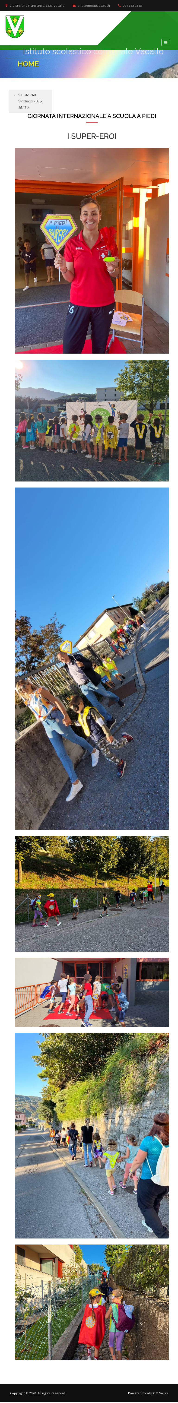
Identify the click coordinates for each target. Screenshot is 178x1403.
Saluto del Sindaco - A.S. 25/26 (30, 101)
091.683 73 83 (132, 5)
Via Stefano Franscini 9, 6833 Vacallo (36, 5)
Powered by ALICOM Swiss (148, 1393)
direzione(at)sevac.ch (93, 5)
